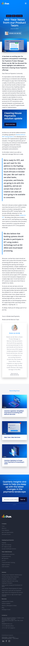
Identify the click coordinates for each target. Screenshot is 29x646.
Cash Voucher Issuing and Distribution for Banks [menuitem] (12, 585)
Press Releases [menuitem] (5, 530)
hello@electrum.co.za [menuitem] (7, 623)
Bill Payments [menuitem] (5, 558)
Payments (9, 15)
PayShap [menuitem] (4, 542)
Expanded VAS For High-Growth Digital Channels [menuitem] (11, 595)
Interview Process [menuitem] (6, 534)
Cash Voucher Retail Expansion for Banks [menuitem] (12, 588)
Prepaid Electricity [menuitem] (6, 556)
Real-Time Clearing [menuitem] (6, 544)
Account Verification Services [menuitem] (9, 548)
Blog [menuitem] (3, 607)
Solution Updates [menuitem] (6, 603)
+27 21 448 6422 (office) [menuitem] (8, 626)
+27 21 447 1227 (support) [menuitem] (8, 628)
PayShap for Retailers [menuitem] (7, 583)
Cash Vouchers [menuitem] (5, 566)
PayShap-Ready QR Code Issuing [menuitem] (10, 581)
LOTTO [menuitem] (4, 560)
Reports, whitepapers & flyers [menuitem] (9, 605)
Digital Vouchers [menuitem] (6, 564)
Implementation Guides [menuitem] (7, 601)
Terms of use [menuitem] (4, 637)
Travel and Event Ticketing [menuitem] (8, 562)
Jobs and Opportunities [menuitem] (7, 532)
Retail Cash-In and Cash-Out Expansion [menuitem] (11, 590)
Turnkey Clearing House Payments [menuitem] (10, 577)
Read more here (10, 124)
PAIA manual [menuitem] (15, 638)
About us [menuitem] (4, 528)
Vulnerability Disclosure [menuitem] (7, 638)
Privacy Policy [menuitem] (11, 637)
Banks (14, 15)
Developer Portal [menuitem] (6, 609)
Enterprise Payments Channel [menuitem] (9, 579)
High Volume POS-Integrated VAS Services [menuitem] (12, 592)
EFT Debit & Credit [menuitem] (6, 546)
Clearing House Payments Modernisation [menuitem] (12, 575)
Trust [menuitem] (3, 526)
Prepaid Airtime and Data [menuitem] (8, 554)
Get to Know (19, 15)
